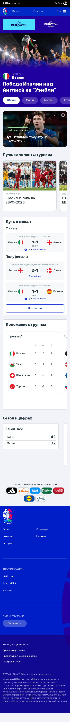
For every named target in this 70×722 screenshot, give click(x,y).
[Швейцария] (13, 375)
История (8, 543)
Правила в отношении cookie (20, 656)
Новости (8, 536)
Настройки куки (12, 662)
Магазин (41, 536)
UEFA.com (8, 577)
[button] (60, 11)
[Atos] (35, 490)
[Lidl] (29, 498)
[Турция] (13, 386)
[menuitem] (20, 11)
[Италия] (13, 353)
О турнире (42, 529)
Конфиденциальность (16, 645)
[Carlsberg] (46, 490)
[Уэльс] (13, 364)
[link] (16, 11)
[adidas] (11, 490)
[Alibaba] (23, 490)
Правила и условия (14, 650)
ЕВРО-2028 (5, 11)
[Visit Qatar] (40, 498)
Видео (6, 529)
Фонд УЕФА (9, 583)
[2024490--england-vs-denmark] (35, 271)
